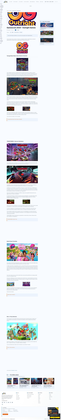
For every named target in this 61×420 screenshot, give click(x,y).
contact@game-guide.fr (4, 400)
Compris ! (55, 417)
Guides (39, 396)
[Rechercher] (55, 1)
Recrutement (50, 396)
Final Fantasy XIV (29, 396)
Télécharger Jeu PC (10, 411)
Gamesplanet (12, 370)
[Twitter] (10, 32)
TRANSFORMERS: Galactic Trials (12, 219)
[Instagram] (51, 1)
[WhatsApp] (14, 32)
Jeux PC (17, 394)
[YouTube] (47, 1)
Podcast (39, 401)
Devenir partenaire (5, 414)
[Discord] (52, 1)
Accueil (7, 10)
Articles (39, 395)
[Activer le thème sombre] (57, 1)
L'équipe (50, 395)
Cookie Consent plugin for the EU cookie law (55, 418)
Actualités (10, 10)
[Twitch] (46, 1)
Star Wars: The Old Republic (30, 394)
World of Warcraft (29, 395)
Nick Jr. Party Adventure (11, 347)
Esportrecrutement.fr (5, 412)
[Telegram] (16, 32)
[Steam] (45, 1)
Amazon (16, 370)
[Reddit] (18, 32)
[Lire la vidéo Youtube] (22, 86)
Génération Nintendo (15, 411)
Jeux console (17, 395)
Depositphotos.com (5, 411)
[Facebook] (50, 1)
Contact (50, 394)
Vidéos (39, 400)
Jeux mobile (17, 396)
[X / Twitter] (49, 1)
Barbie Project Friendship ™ (11, 294)
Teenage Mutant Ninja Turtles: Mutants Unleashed (15, 119)
